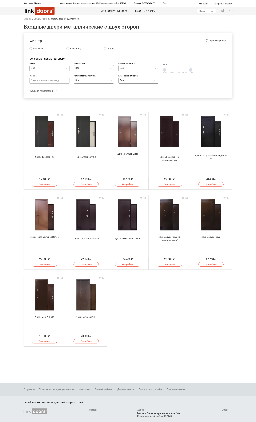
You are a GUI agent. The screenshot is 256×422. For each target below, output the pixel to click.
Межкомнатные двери (114, 11)
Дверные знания (176, 389)
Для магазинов (125, 389)
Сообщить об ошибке (150, 389)
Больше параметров (41, 91)
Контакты (84, 389)
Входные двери (145, 11)
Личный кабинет (103, 389)
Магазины (204, 4)
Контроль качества (222, 4)
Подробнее (44, 184)
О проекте (29, 389)
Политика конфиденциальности (57, 389)
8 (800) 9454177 (148, 3)
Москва (37, 3)
